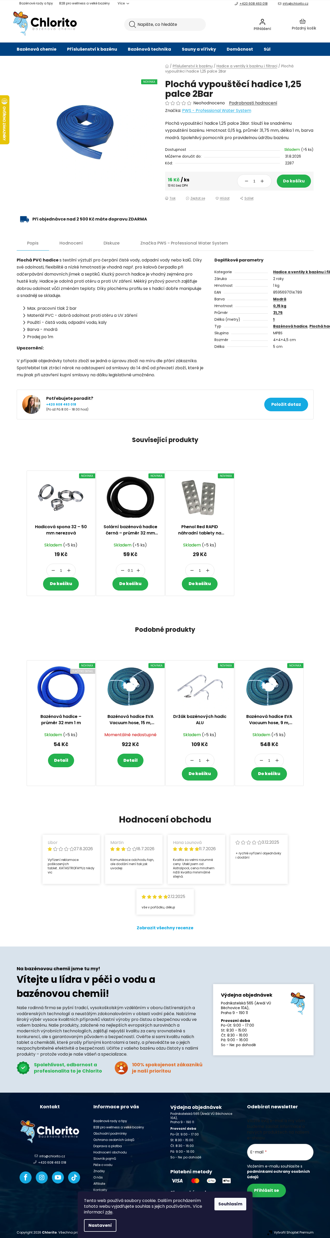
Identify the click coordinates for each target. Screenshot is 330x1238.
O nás (98, 1177)
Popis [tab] (33, 243)
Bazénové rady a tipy (36, 3)
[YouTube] (58, 1177)
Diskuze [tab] (111, 243)
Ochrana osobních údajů (113, 1140)
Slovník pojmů (104, 1158)
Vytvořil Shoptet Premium (294, 1232)
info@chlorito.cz (295, 3)
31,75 (278, 312)
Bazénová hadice (290, 326)
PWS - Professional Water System (216, 111)
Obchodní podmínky (110, 1133)
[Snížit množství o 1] (246, 181)
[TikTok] (74, 1177)
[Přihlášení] (276, 24)
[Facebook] (26, 1177)
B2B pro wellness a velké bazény (84, 3)
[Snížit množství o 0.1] (123, 570)
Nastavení (100, 1225)
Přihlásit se (266, 1190)
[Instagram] (42, 1177)
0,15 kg (279, 305)
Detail (61, 760)
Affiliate (99, 1183)
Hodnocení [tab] (71, 243)
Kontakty (100, 1190)
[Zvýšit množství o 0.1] (138, 570)
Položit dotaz (286, 404)
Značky (99, 1171)
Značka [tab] (184, 243)
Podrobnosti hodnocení (253, 103)
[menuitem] (36, 49)
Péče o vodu (102, 1165)
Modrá (279, 299)
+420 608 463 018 (253, 3)
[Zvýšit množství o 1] (262, 181)
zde (108, 1212)
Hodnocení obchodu (110, 1152)
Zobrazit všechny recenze (165, 928)
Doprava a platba (107, 1146)
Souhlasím (230, 1204)
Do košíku (294, 181)
